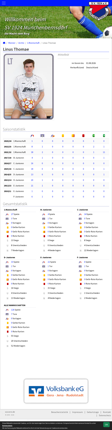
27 (12, 214)
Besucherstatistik (59, 412)
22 (49, 261)
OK (106, 424)
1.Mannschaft (33, 42)
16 (32, 163)
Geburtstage (93, 412)
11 (104, 152)
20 (32, 180)
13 (32, 174)
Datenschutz (105, 415)
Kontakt (107, 412)
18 (32, 152)
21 (32, 185)
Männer (11, 42)
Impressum (77, 412)
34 (85, 214)
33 (12, 261)
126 (12, 309)
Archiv (21, 42)
